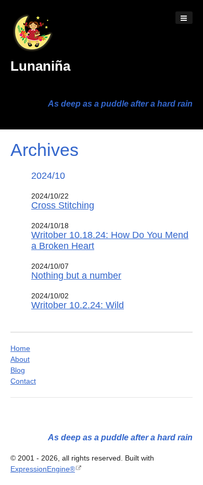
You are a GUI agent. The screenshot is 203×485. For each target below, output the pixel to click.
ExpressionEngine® (42, 469)
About (20, 359)
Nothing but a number (76, 275)
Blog (17, 370)
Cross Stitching (62, 205)
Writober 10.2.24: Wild (77, 305)
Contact (23, 381)
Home (20, 348)
